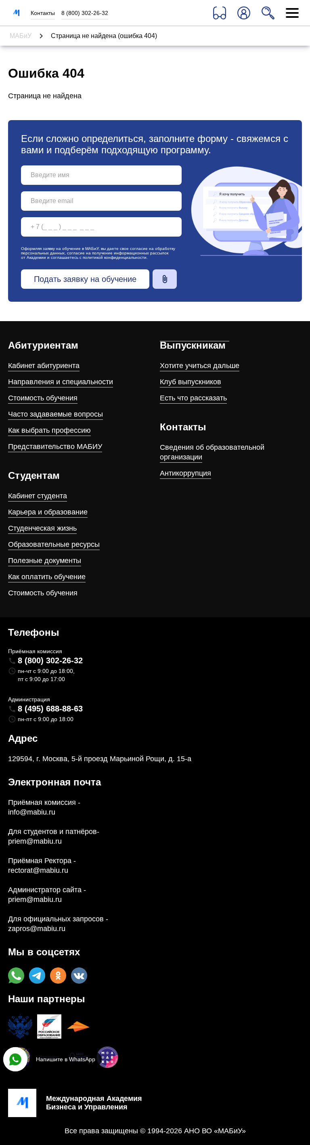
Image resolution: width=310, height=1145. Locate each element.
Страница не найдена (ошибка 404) (104, 35)
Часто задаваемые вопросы (55, 414)
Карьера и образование (48, 512)
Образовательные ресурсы (54, 544)
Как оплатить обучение (47, 577)
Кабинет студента (37, 496)
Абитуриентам (43, 345)
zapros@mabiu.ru (36, 929)
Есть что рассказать (193, 398)
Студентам (34, 475)
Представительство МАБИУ (55, 446)
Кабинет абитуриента (44, 366)
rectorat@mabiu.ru (38, 870)
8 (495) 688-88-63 (50, 708)
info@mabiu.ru (31, 812)
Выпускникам (193, 345)
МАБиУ (20, 35)
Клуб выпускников (190, 382)
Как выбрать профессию (49, 430)
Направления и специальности (60, 382)
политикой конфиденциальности (115, 257)
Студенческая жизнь (42, 528)
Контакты (43, 13)
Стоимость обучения (43, 398)
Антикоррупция (185, 473)
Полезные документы (44, 561)
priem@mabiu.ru (35, 841)
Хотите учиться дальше (199, 366)
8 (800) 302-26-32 (84, 13)
